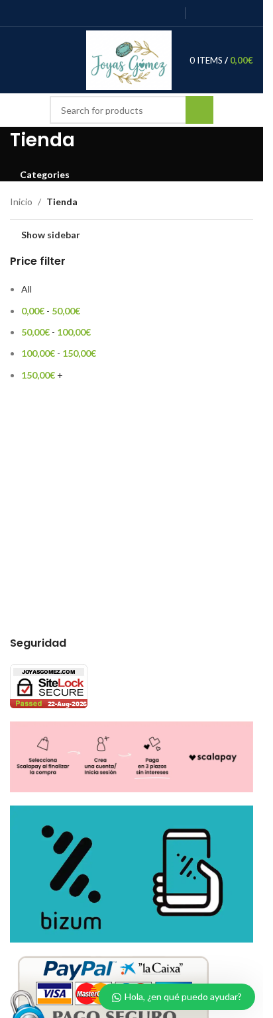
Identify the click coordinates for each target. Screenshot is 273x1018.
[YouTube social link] (136, 13)
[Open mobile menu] (15, 60)
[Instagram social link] (119, 13)
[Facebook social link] (86, 13)
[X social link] (102, 13)
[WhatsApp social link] (170, 13)
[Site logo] (129, 59)
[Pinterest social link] (152, 13)
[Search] (57, 60)
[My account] (39, 60)
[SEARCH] (199, 110)
